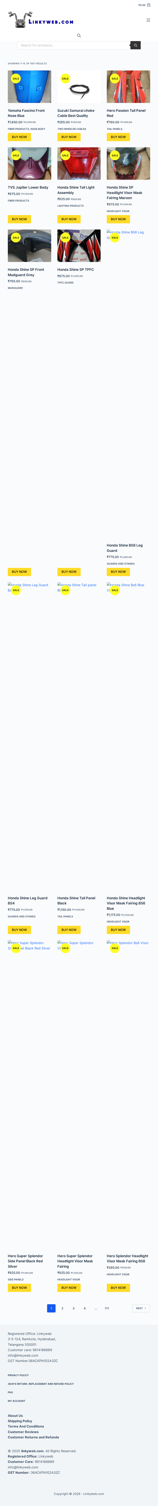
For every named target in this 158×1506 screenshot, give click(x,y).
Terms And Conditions (26, 1426)
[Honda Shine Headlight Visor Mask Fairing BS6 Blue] (128, 736)
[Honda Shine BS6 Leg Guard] (128, 383)
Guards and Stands (121, 563)
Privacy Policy (18, 1375)
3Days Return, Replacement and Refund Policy (41, 1383)
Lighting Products (70, 205)
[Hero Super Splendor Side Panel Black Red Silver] (29, 1094)
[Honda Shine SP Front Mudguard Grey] (29, 245)
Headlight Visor (118, 211)
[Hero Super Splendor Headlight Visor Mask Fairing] (79, 1094)
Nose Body (38, 128)
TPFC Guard (65, 282)
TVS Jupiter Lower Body (28, 187)
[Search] (135, 45)
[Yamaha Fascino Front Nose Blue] (29, 86)
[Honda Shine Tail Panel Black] (79, 736)
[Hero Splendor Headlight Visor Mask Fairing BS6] (128, 1094)
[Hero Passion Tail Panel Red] (128, 86)
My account (16, 1400)
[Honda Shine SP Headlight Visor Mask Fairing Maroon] (128, 163)
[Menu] (148, 20)
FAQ (10, 1392)
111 (107, 1308)
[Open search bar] (79, 35)
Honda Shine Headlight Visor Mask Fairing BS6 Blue (126, 903)
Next (139, 1308)
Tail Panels (114, 128)
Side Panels (16, 1279)
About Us (15, 1416)
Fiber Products (18, 128)
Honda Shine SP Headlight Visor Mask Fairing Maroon (124, 192)
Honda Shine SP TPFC (75, 270)
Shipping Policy (20, 1421)
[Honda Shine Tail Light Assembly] (79, 163)
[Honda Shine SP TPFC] (79, 245)
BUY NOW (19, 137)
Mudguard (15, 287)
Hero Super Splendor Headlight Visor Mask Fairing (75, 1261)
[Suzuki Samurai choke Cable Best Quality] (79, 86)
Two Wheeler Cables (71, 128)
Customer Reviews (23, 1432)
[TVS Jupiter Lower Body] (29, 163)
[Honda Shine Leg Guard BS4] (29, 736)
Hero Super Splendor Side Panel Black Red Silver (25, 1261)
